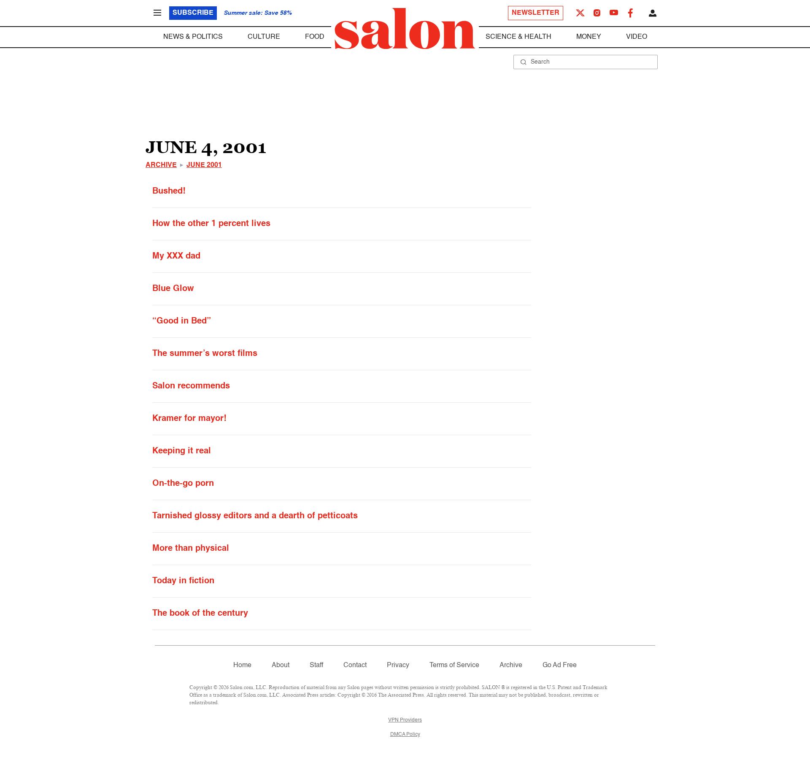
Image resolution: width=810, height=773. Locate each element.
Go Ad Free (560, 665)
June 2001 (204, 165)
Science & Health (518, 37)
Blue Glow (173, 289)
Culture (264, 37)
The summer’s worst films (204, 354)
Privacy (398, 665)
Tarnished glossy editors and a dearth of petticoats (255, 516)
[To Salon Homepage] (405, 29)
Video (636, 37)
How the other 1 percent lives (211, 224)
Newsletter (535, 13)
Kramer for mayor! (189, 419)
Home (242, 665)
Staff (316, 665)
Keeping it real (181, 451)
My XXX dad (176, 256)
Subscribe (193, 13)
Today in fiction (183, 581)
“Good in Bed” (181, 321)
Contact (355, 665)
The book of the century (200, 613)
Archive (161, 165)
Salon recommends (191, 386)
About (280, 665)
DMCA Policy (405, 734)
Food (314, 37)
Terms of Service (454, 665)
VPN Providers (405, 720)
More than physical (190, 548)
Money (588, 37)
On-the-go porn (183, 483)
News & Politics (193, 37)
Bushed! (169, 191)
